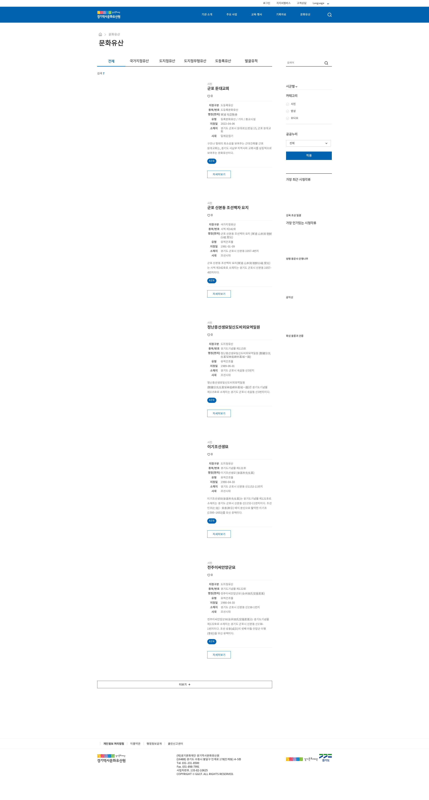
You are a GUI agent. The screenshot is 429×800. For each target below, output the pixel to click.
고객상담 (301, 3)
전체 (111, 61)
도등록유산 (223, 61)
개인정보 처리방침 (113, 743)
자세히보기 (219, 174)
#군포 (212, 161)
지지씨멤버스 (284, 3)
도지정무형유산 (195, 61)
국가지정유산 (139, 61)
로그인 (266, 3)
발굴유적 (251, 61)
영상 (293, 111)
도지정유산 (167, 61)
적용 (309, 155)
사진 (293, 104)
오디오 (294, 118)
